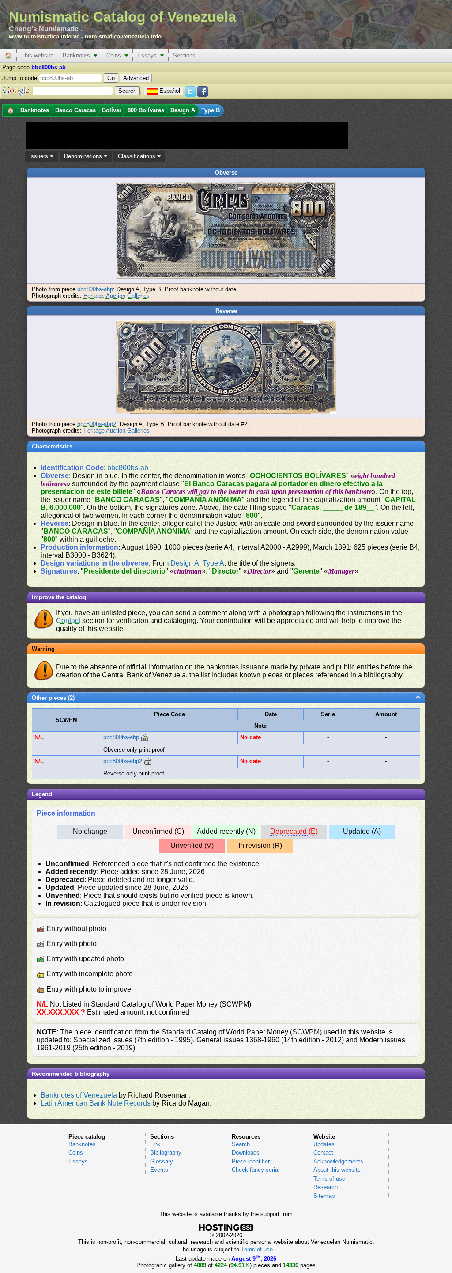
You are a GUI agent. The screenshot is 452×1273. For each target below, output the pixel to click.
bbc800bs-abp (95, 289)
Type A (213, 563)
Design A (184, 563)
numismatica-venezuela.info (123, 36)
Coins (115, 55)
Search (241, 1144)
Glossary (161, 1161)
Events (159, 1170)
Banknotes (78, 55)
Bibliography (165, 1152)
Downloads (246, 1152)
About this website (337, 1170)
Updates (324, 1144)
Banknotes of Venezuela (79, 1095)
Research (325, 1187)
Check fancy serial (255, 1170)
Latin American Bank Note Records (96, 1103)
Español (169, 90)
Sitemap (324, 1196)
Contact (68, 620)
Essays (148, 55)
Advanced (136, 78)
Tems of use (329, 1178)
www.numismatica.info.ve (44, 36)
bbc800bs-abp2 (96, 424)
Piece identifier (251, 1161)
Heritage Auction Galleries (116, 296)
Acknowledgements (338, 1161)
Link (155, 1144)
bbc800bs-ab (127, 467)
